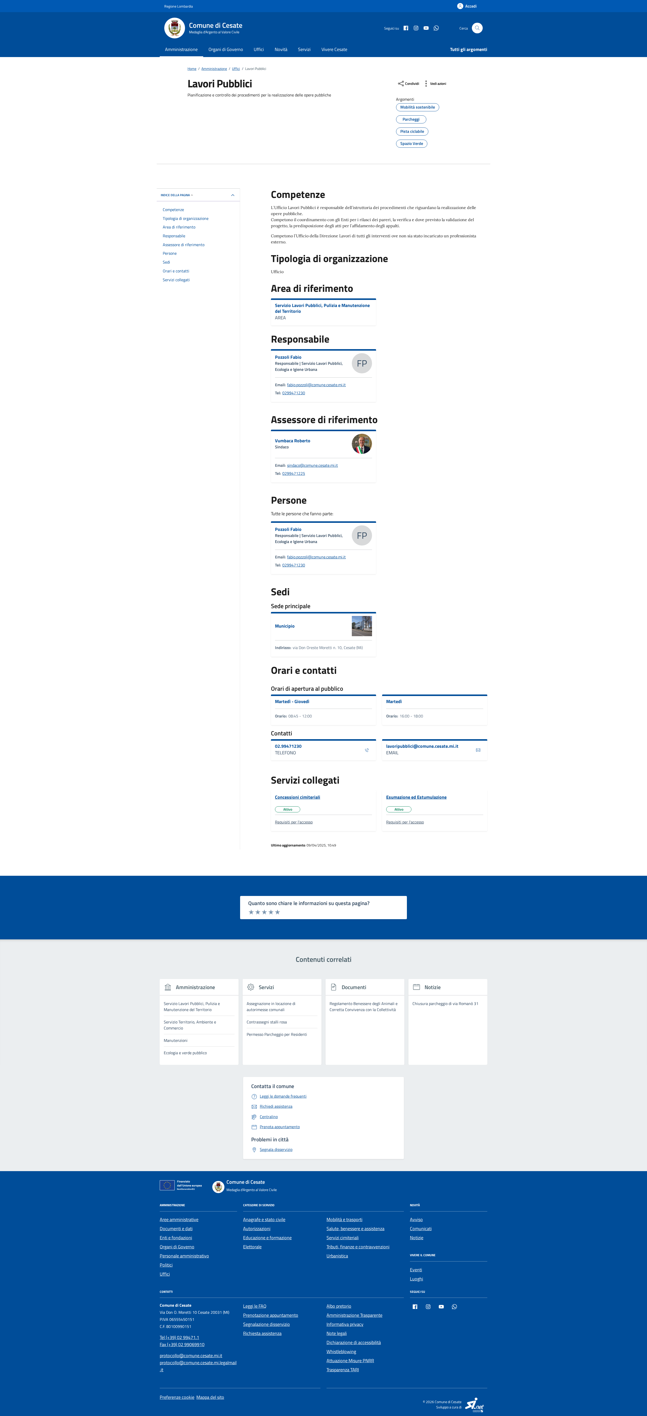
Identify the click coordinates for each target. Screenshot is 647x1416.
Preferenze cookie (177, 1397)
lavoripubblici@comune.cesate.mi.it (422, 746)
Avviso (416, 1219)
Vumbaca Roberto (292, 441)
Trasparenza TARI (343, 1369)
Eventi (416, 1269)
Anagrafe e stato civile (264, 1219)
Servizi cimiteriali (343, 1237)
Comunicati (421, 1228)
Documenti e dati (176, 1228)
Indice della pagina (175, 195)
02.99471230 (288, 746)
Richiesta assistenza (262, 1333)
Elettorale (252, 1246)
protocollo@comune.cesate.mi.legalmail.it (198, 1366)
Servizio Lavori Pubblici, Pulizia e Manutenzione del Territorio (322, 308)
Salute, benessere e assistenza (355, 1228)
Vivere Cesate (334, 49)
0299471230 (293, 393)
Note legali (337, 1333)
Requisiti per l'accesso (294, 822)
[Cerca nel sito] (477, 28)
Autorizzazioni (256, 1228)
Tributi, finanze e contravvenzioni (358, 1246)
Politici (166, 1264)
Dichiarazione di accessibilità (354, 1342)
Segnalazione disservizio (266, 1324)
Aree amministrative (179, 1219)
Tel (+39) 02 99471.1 (179, 1337)
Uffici (259, 49)
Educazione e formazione (267, 1237)
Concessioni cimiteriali (297, 797)
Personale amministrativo (184, 1255)
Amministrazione (181, 49)
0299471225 (293, 473)
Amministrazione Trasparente (354, 1315)
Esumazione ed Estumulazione (416, 797)
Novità (281, 49)
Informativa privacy (345, 1324)
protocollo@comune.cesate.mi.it (191, 1355)
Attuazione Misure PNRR (350, 1360)
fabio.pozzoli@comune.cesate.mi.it (316, 385)
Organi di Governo (226, 49)
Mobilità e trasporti (344, 1219)
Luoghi (416, 1278)
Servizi (304, 49)
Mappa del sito (210, 1397)
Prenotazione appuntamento (270, 1315)
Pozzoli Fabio (288, 357)
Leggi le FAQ (254, 1306)
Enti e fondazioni (176, 1237)
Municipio (285, 626)
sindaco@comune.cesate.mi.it (312, 465)
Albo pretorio (339, 1306)
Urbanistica (337, 1255)
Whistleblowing (341, 1351)
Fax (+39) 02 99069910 (182, 1344)
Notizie (416, 1237)
